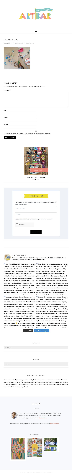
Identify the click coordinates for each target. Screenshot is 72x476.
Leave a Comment (30, 43)
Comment (7, 90)
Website (6, 124)
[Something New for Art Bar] (18, 459)
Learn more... (43, 418)
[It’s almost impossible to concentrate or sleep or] (52, 312)
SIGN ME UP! (36, 232)
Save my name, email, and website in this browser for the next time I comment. (27, 133)
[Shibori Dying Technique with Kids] (50, 450)
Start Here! (36, 180)
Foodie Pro (34, 472)
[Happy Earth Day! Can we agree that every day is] (52, 279)
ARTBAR (36, 14)
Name (6, 110)
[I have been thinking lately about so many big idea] (20, 279)
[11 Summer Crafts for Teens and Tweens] (34, 456)
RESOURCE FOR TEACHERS (36, 177)
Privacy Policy (54, 423)
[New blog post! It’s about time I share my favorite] (20, 312)
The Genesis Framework (45, 472)
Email (6, 117)
